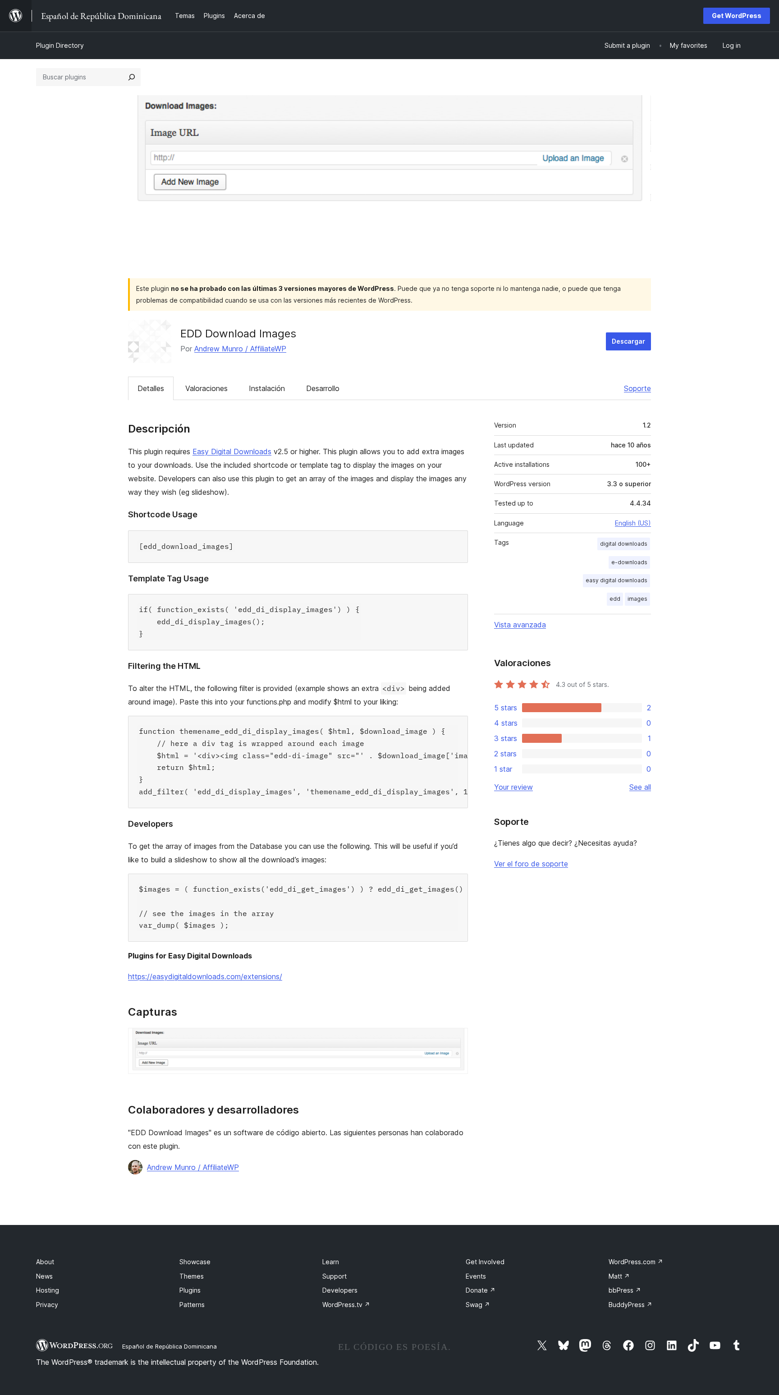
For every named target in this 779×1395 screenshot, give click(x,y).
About (45, 1262)
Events (476, 1276)
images (637, 598)
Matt (619, 1276)
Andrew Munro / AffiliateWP (240, 348)
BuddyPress (630, 1304)
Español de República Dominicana (169, 1346)
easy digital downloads (616, 580)
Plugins (190, 1290)
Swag (478, 1304)
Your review (513, 787)
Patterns (192, 1304)
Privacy (47, 1304)
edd (614, 598)
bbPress (625, 1290)
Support (334, 1276)
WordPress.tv (346, 1304)
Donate (480, 1290)
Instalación (267, 388)
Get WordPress (736, 15)
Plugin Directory (60, 45)
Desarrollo (322, 388)
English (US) (633, 523)
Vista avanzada (520, 624)
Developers (339, 1290)
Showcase (195, 1262)
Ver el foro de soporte (531, 863)
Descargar (628, 341)
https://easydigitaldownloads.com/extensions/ (205, 976)
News (44, 1276)
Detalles (150, 388)
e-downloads (629, 562)
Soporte (637, 388)
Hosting (47, 1290)
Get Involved (485, 1262)
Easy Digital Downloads (231, 451)
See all (640, 787)
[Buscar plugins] (132, 77)
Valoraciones (206, 388)
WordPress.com (636, 1262)
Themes (191, 1276)
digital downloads (623, 543)
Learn (330, 1262)
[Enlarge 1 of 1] (455, 1040)
